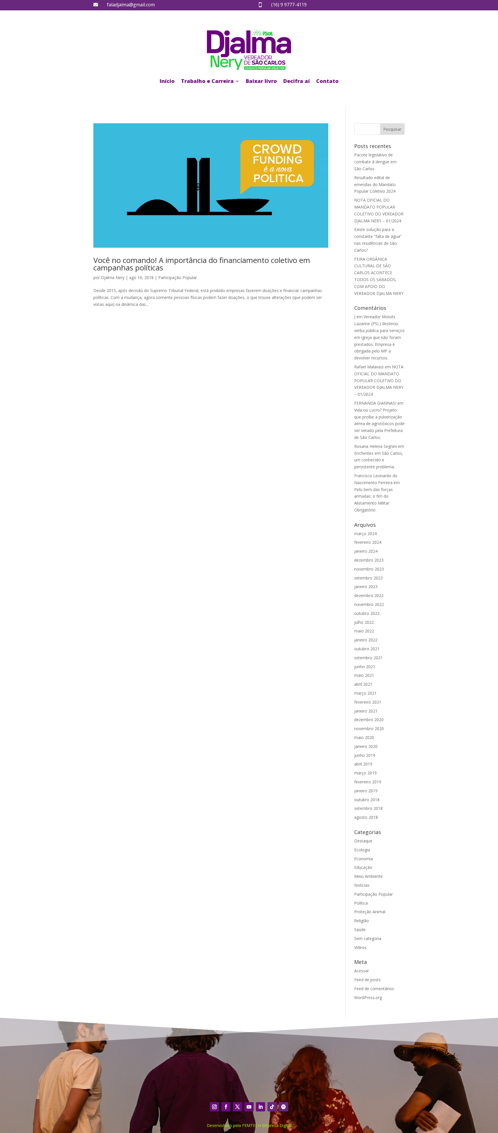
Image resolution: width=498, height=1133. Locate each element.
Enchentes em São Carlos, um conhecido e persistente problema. (378, 460)
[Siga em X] (237, 1106)
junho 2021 (364, 666)
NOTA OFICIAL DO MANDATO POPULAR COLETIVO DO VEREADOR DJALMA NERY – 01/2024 (378, 380)
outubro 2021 (367, 648)
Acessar (361, 970)
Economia (363, 858)
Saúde (360, 929)
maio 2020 (364, 737)
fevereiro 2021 (367, 702)
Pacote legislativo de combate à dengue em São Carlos (375, 161)
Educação (363, 867)
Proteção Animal (369, 911)
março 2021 (365, 693)
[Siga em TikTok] (272, 1106)
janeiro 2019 (366, 790)
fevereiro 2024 (367, 542)
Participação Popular (177, 277)
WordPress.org (368, 997)
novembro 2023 (369, 569)
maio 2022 (364, 631)
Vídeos (360, 947)
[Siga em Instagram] (214, 1106)
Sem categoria (367, 938)
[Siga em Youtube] (249, 1106)
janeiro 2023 (366, 586)
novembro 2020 (369, 728)
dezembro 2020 (369, 719)
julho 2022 (364, 622)
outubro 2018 (367, 799)
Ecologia (362, 849)
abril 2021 (363, 684)
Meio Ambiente (368, 876)
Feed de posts (367, 979)
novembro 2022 (369, 604)
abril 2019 (363, 764)
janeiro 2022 (366, 640)
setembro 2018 (368, 808)
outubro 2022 (367, 613)
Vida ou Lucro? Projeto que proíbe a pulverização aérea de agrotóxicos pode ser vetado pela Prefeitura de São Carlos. (379, 423)
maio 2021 (364, 675)
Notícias (361, 885)
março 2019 (365, 773)
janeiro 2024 (366, 551)
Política (361, 903)
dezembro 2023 (369, 560)
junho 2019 (364, 755)
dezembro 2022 (369, 595)
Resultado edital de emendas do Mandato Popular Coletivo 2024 (375, 184)
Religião (361, 920)
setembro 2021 (368, 657)
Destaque (363, 841)
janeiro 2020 (366, 746)
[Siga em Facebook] (226, 1106)
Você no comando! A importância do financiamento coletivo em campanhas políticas (201, 264)
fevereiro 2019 (367, 782)
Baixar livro (261, 80)
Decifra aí (296, 80)
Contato (327, 80)
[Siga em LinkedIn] (260, 1106)
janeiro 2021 (366, 711)
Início (167, 80)
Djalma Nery (112, 277)
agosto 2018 (366, 817)
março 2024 (365, 533)
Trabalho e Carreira (207, 80)
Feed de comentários (374, 988)
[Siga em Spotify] (283, 1106)
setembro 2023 (368, 578)
